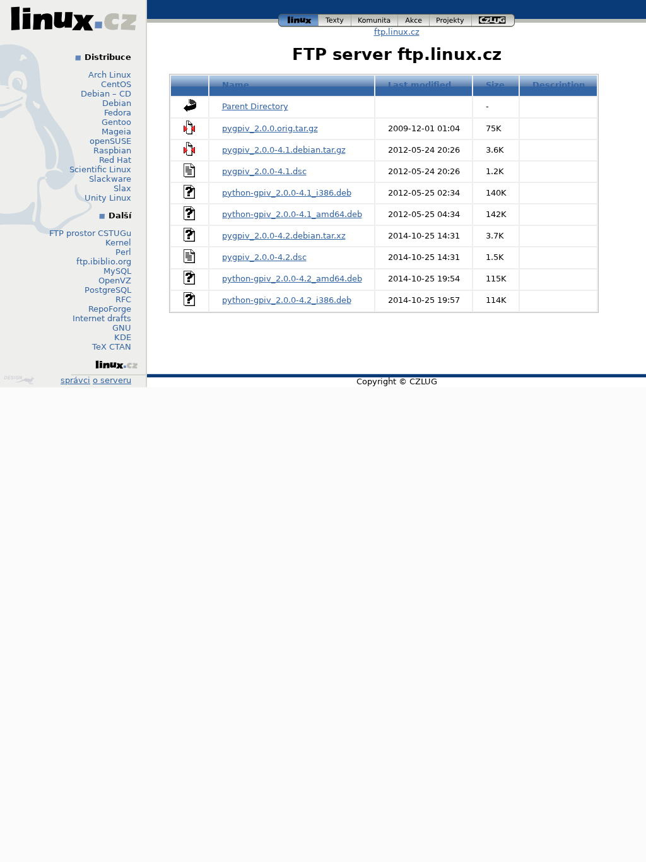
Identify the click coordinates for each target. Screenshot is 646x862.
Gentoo (116, 122)
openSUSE (110, 141)
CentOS (116, 84)
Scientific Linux (100, 169)
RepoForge (109, 309)
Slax (122, 188)
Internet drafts (102, 318)
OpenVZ (114, 280)
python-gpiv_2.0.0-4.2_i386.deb (286, 300)
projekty (451, 18)
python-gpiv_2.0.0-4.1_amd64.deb (292, 214)
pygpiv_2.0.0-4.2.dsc (264, 257)
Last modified (419, 85)
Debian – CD (106, 93)
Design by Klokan (20, 379)
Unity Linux (108, 198)
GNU (121, 328)
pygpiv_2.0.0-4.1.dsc (264, 171)
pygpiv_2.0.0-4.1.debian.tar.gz (284, 150)
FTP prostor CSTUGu (90, 233)
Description (558, 85)
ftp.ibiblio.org (103, 261)
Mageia (116, 131)
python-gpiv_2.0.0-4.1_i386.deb (286, 193)
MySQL (117, 271)
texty (335, 18)
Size (495, 85)
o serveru (112, 380)
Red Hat (115, 160)
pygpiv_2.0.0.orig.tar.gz (270, 128)
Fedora (117, 112)
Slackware (110, 179)
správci (75, 380)
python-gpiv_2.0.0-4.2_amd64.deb (292, 278)
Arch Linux (109, 75)
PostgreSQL (108, 290)
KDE (122, 337)
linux (298, 18)
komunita (374, 18)
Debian (116, 103)
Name (235, 85)
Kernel (118, 242)
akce (414, 18)
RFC (123, 299)
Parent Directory (255, 106)
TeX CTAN (111, 346)
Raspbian (112, 150)
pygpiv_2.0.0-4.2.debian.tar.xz (284, 235)
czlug (493, 18)
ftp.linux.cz (397, 32)
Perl (123, 252)
